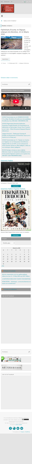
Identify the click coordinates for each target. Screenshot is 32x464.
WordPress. (27, 431)
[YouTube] (27, 1)
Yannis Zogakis (19, 424)
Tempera (22, 431)
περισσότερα (5, 59)
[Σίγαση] (26, 108)
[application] (16, 101)
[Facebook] (23, 1)
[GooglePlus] (25, 1)
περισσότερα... (16, 186)
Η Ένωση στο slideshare (10, 289)
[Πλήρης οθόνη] (28, 108)
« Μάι (2, 266)
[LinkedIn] (30, 1)
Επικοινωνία (6, 1)
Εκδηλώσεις (26, 63)
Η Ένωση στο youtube (9, 271)
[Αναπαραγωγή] (3, 108)
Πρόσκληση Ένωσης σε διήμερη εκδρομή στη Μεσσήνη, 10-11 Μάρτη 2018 (15, 32)
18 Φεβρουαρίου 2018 (12, 63)
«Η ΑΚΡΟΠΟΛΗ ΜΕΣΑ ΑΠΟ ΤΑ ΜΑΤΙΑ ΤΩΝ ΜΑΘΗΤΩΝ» (16, 279)
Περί (2, 1)
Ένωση (4, 63)
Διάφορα (21, 63)
